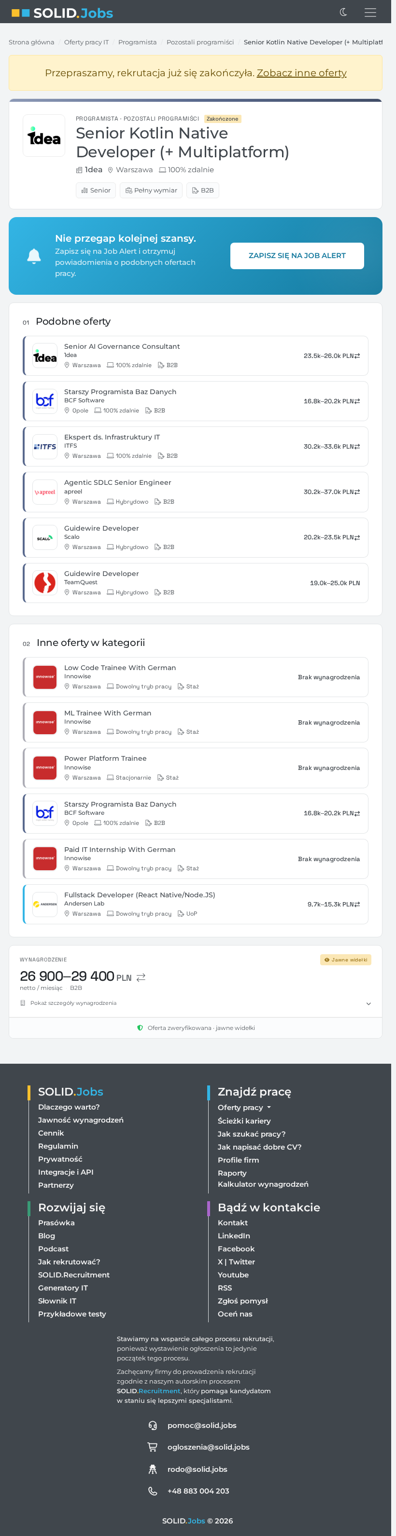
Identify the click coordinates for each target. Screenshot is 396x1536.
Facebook (236, 1248)
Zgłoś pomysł (243, 1300)
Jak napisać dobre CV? (260, 1147)
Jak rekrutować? (69, 1261)
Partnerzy (56, 1185)
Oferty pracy (241, 1107)
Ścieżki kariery (244, 1120)
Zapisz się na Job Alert (297, 255)
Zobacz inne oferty (302, 73)
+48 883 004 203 (198, 1490)
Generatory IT (63, 1287)
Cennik (51, 1133)
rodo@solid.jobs (197, 1469)
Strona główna (32, 42)
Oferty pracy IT (86, 42)
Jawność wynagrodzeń (81, 1120)
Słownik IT (57, 1300)
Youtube (233, 1274)
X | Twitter (236, 1261)
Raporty (232, 1173)
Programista (137, 42)
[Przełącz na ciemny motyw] (344, 12)
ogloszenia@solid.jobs (209, 1447)
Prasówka (56, 1222)
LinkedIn (234, 1235)
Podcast (53, 1248)
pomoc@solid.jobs (202, 1425)
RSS (225, 1287)
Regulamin (58, 1146)
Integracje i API (66, 1172)
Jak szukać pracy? (252, 1133)
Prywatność (60, 1159)
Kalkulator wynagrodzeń (263, 1184)
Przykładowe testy (72, 1313)
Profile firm (238, 1160)
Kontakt (233, 1222)
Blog (46, 1235)
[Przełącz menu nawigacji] (370, 12)
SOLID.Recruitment (74, 1274)
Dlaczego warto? (69, 1106)
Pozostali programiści (200, 42)
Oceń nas (235, 1313)
